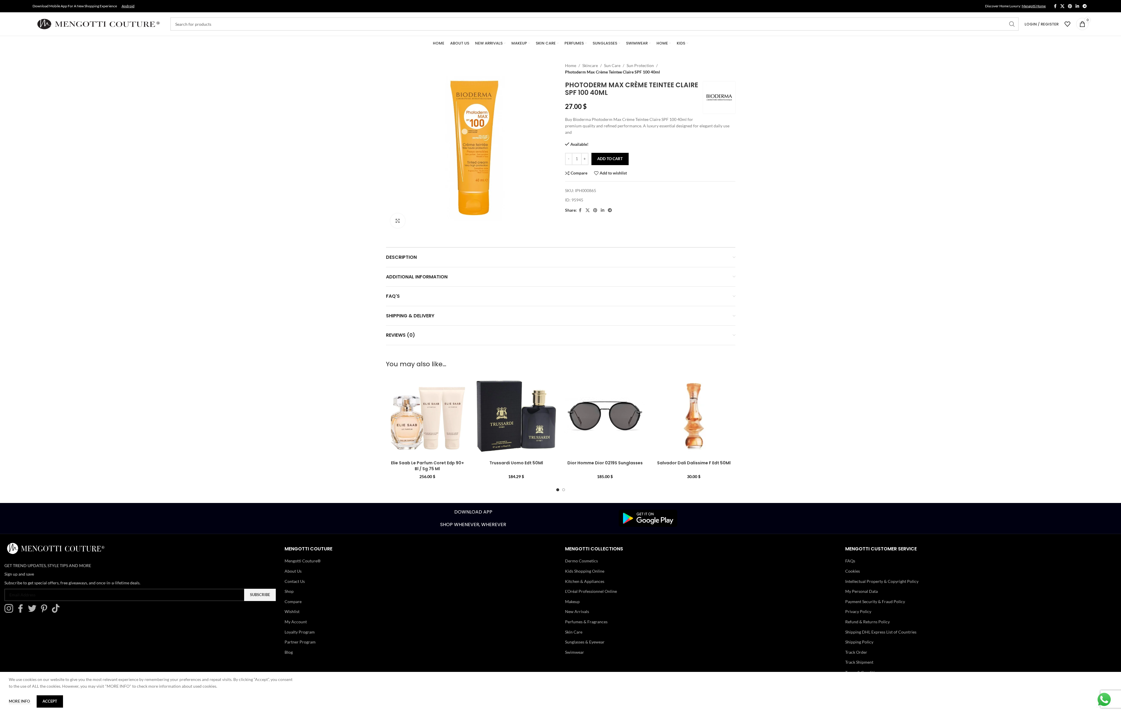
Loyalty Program (300, 631)
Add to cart (610, 158)
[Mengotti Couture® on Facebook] (22, 611)
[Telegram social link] (1084, 6)
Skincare (590, 65)
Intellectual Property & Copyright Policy (881, 581)
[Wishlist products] (1067, 24)
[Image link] (648, 517)
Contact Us (295, 581)
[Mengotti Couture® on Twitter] (34, 611)
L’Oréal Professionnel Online (591, 591)
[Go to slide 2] (563, 489)
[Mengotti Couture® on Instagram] (10, 611)
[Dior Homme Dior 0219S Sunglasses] (605, 416)
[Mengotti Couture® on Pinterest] (45, 611)
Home (570, 65)
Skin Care (573, 631)
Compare (293, 601)
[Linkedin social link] (1077, 6)
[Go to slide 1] (557, 489)
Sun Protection (640, 65)
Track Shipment (859, 662)
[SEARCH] (1012, 24)
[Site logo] (98, 23)
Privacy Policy (858, 611)
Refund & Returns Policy (867, 621)
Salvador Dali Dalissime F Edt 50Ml (694, 463)
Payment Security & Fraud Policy (875, 601)
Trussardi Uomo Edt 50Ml (516, 463)
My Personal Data (861, 591)
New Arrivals (577, 611)
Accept (49, 701)
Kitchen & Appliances (584, 581)
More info (20, 701)
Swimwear (574, 652)
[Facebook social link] (1055, 6)
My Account (296, 621)
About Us (293, 571)
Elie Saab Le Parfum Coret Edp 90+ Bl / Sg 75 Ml (427, 466)
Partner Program (300, 641)
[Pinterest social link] (1070, 6)
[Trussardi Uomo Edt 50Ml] (516, 416)
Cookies (852, 571)
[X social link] (1062, 6)
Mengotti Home (1034, 6)
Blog (289, 652)
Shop (289, 591)
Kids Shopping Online (584, 571)
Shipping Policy (859, 641)
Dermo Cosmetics (581, 560)
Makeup (572, 601)
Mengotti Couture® (303, 560)
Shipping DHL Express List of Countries (880, 631)
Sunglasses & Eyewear (585, 641)
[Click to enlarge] (397, 220)
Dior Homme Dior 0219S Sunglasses (605, 463)
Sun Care (612, 65)
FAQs (850, 560)
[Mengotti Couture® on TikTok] (57, 611)
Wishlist (292, 611)
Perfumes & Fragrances (586, 621)
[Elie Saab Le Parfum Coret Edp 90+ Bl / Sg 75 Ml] (427, 416)
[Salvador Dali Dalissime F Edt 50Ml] (693, 416)
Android (128, 6)
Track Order (856, 652)
